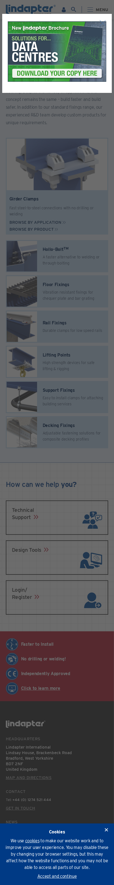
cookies (32, 840)
